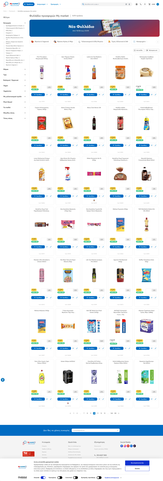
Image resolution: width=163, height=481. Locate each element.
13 (104, 413)
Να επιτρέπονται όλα (137, 463)
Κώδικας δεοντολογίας (74, 452)
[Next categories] (158, 42)
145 (115, 413)
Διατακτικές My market (74, 455)
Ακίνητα (44, 455)
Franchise (44, 457)
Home (5, 11)
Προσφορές (54, 4)
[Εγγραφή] (118, 430)
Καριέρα (44, 452)
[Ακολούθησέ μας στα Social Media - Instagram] (125, 446)
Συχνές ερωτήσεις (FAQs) (101, 449)
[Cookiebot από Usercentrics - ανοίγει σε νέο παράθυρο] (22, 477)
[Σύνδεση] (136, 4)
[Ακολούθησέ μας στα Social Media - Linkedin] (131, 446)
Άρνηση (137, 468)
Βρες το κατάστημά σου (74, 446)
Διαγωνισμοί (41, 4)
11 (98, 413)
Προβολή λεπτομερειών (112, 477)
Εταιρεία (44, 446)
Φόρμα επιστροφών (73, 449)
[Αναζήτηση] (83, 4)
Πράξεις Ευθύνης (46, 449)
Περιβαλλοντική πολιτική (75, 457)
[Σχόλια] (50, 94)
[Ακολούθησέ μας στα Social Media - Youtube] (128, 446)
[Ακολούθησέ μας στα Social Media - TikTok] (134, 446)
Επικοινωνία (97, 446)
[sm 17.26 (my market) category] (94, 28)
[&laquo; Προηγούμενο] (70, 413)
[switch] (59, 477)
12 (101, 413)
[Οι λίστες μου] (47, 94)
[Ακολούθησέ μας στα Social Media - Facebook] (121, 446)
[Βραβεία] (28, 454)
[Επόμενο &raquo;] (119, 413)
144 (111, 413)
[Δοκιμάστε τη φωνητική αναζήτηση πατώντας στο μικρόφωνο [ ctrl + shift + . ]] (129, 4)
